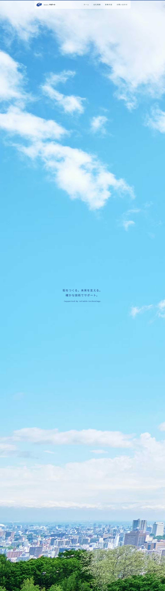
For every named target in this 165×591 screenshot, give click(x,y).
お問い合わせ (122, 4)
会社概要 (97, 4)
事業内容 (108, 4)
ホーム (86, 4)
